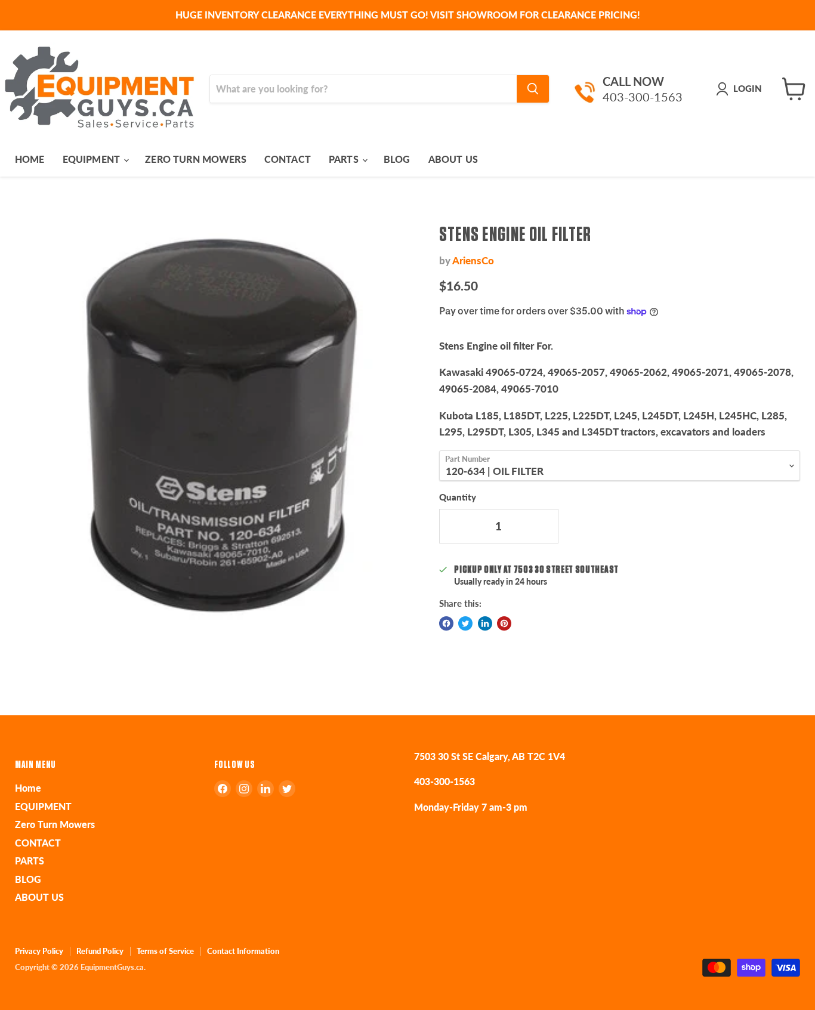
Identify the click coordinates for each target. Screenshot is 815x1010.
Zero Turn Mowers (195, 159)
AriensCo (473, 260)
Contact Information (243, 951)
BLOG (397, 159)
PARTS (345, 159)
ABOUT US (453, 159)
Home (30, 159)
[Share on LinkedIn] (485, 623)
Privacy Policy (39, 951)
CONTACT (287, 159)
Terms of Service (165, 951)
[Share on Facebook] (446, 623)
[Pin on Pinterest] (504, 623)
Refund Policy (100, 951)
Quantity (457, 497)
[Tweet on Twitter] (465, 623)
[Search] (533, 89)
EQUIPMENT (93, 159)
